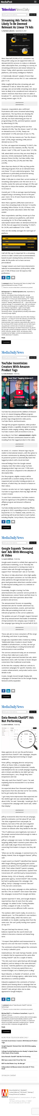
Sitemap (30, 1092)
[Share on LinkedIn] (8, 277)
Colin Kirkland (8, 374)
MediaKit (23, 1090)
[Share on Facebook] (4, 277)
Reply (3, 338)
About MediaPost (14, 1090)
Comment (6, 342)
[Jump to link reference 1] (2, 686)
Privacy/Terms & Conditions (17, 1094)
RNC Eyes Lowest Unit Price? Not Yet (14, 1060)
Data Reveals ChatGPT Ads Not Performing (16, 1056)
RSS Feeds (23, 1092)
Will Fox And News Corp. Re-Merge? (13, 1063)
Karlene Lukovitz (9, 31)
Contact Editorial (14, 1092)
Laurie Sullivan (8, 559)
